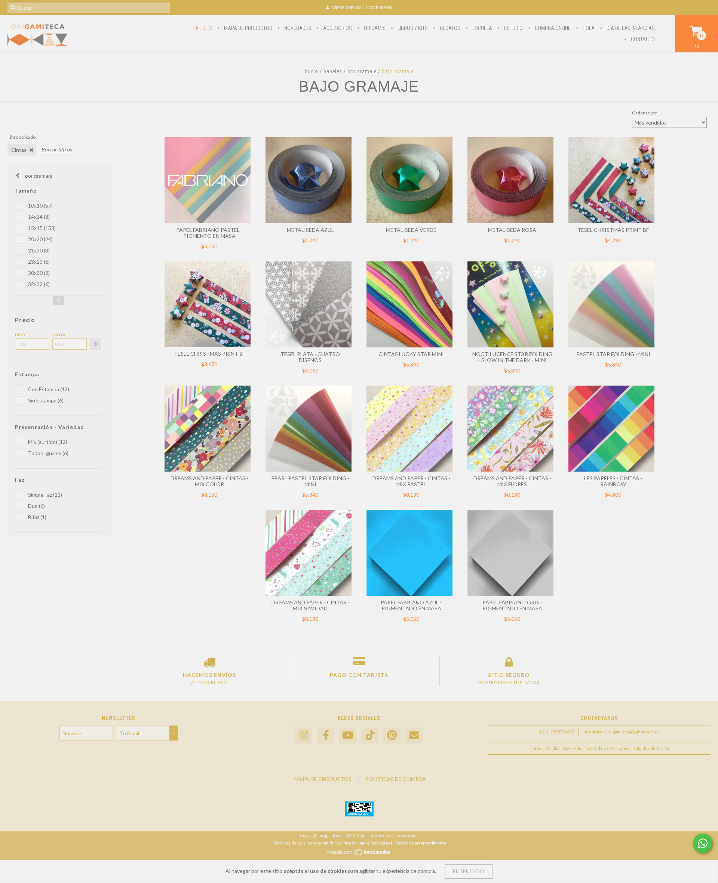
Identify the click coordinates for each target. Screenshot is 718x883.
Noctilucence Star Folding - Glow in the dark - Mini (512, 357)
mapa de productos (247, 28)
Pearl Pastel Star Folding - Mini (310, 481)
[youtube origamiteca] (347, 735)
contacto (642, 39)
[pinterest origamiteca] (392, 735)
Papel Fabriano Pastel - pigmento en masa (209, 233)
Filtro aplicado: (22, 137)
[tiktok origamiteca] (369, 735)
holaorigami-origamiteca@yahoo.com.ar (621, 731)
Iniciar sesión (378, 7)
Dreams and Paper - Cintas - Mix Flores (512, 481)
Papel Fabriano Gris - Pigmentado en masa (512, 605)
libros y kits (412, 28)
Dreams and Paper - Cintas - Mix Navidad (310, 605)
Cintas (19, 150)
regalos (449, 28)
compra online (552, 28)
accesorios (337, 28)
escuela (481, 28)
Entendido (468, 871)
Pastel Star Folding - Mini (613, 354)
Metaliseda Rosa (512, 230)
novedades (297, 28)
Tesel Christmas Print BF (613, 230)
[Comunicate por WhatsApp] (702, 843)
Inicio (311, 71)
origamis (374, 28)
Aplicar (95, 344)
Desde (21, 334)
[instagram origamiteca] (303, 735)
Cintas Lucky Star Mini (411, 354)
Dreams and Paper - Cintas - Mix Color (209, 481)
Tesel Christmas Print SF (209, 353)
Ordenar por (644, 113)
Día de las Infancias (630, 28)
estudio (513, 28)
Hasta (58, 334)
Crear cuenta (347, 7)
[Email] (414, 735)
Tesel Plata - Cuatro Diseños (310, 357)
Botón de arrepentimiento (421, 842)
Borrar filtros (56, 149)
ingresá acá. (382, 842)
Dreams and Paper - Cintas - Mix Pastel (411, 481)
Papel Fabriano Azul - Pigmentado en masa (411, 605)
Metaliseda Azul (310, 230)
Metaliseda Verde (411, 230)
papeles (202, 28)
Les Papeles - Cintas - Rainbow (613, 481)
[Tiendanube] (359, 854)
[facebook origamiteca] (325, 735)
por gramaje (362, 71)
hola (588, 28)
